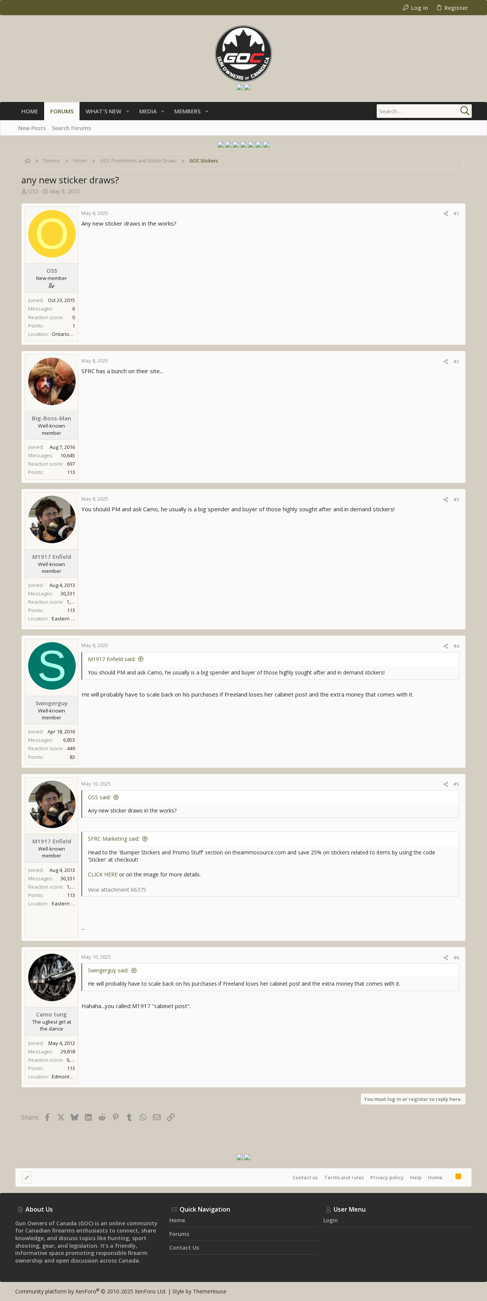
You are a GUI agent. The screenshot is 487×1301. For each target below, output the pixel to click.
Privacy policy (387, 1177)
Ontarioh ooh (67, 334)
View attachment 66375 (117, 889)
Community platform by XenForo (90, 1291)
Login (330, 1220)
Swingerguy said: (108, 970)
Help (416, 1177)
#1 (456, 213)
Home (435, 1177)
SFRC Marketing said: (114, 838)
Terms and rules (344, 1177)
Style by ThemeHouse (199, 1291)
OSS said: (99, 797)
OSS (33, 191)
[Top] (449, 1177)
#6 (456, 957)
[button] (127, 111)
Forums (179, 1233)
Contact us (305, 1177)
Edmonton (63, 1076)
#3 (456, 499)
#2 (456, 361)
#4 (456, 646)
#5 (456, 784)
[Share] (446, 213)
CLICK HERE (103, 874)
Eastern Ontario (70, 618)
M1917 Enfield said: (111, 659)
